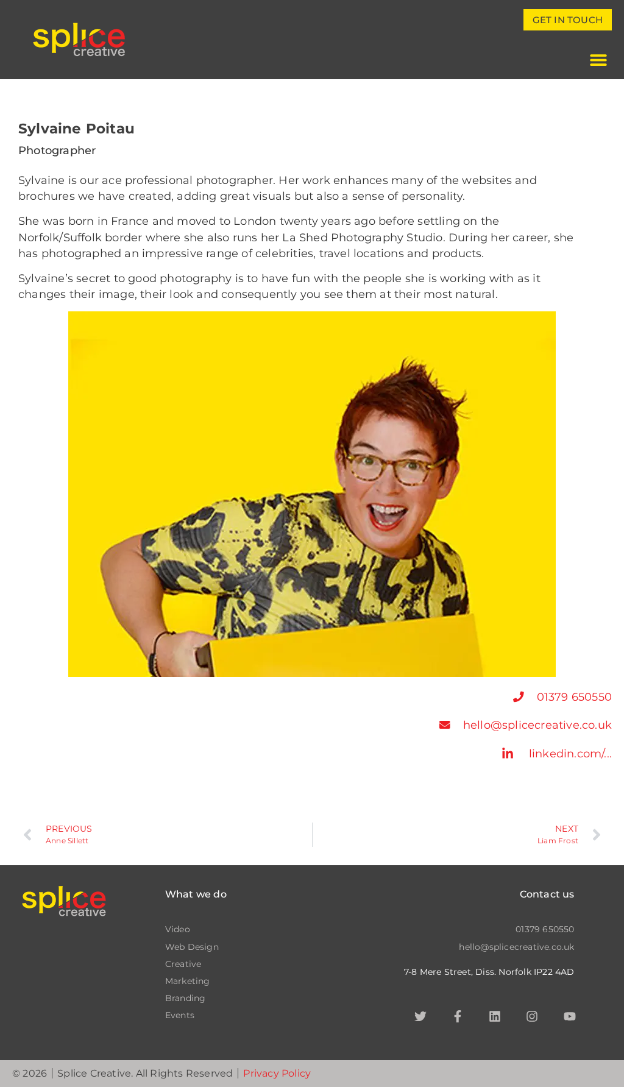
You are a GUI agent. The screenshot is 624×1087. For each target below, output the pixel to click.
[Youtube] (570, 1016)
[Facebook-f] (458, 1016)
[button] (598, 59)
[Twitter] (420, 1016)
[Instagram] (532, 1016)
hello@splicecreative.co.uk (537, 724)
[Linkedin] (495, 1016)
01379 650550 (574, 696)
